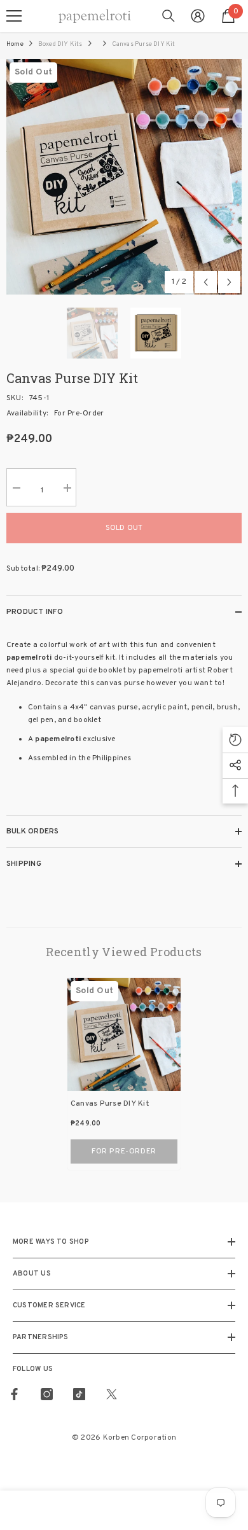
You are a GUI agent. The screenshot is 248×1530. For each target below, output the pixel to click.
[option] (124, 177)
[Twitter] (111, 1394)
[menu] (14, 16)
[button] (206, 282)
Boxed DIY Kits (60, 44)
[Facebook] (14, 1394)
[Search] (168, 16)
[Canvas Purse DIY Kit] (124, 1034)
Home (15, 44)
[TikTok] (79, 1394)
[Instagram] (47, 1394)
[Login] (197, 16)
